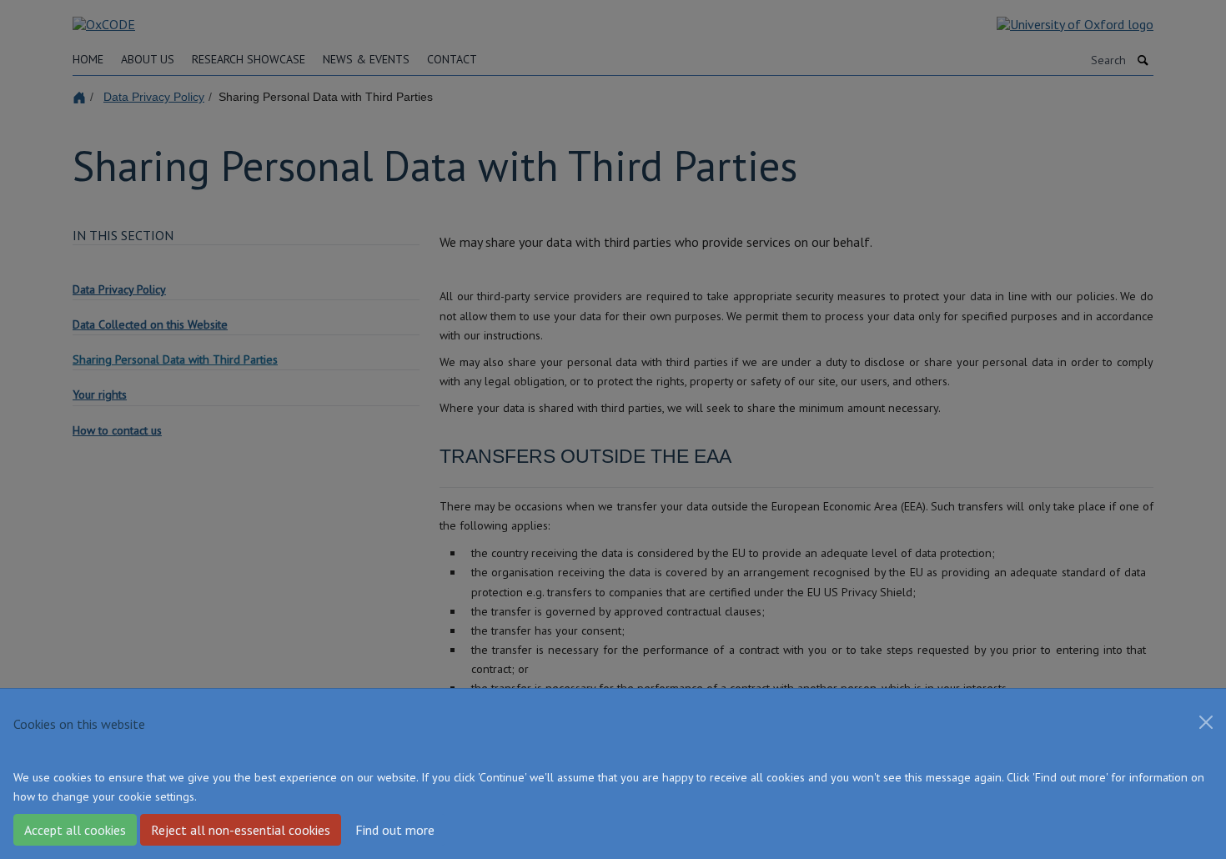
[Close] (1206, 722)
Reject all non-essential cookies (240, 829)
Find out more (395, 829)
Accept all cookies (75, 829)
